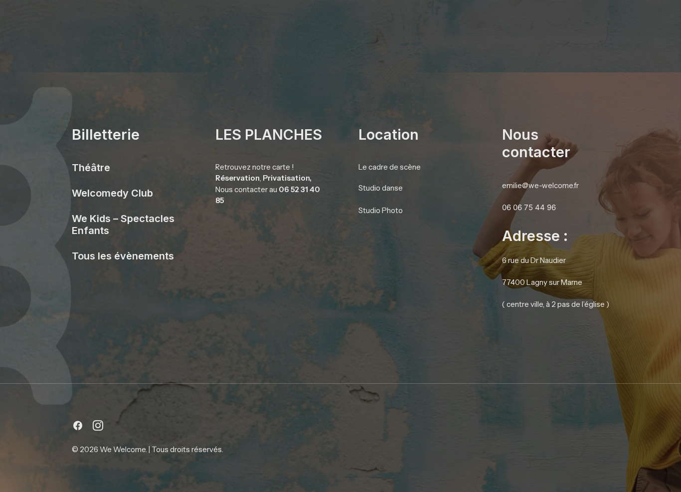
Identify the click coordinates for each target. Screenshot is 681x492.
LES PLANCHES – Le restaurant (354, 25)
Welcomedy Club (112, 193)
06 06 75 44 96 (529, 207)
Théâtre (91, 168)
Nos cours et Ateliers (531, 25)
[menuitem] (222, 25)
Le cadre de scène (389, 167)
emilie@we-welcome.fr (540, 185)
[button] (78, 428)
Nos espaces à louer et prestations (222, 25)
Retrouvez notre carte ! (254, 167)
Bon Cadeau (606, 25)
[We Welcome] (82, 25)
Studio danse (380, 188)
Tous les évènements (123, 256)
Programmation (451, 25)
